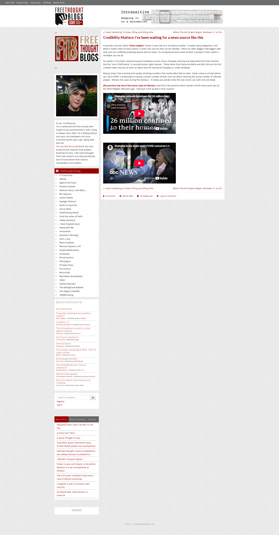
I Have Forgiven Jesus (69, 224)
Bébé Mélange (78, 361)
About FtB (10, 2)
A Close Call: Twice (66, 433)
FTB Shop (47, 2)
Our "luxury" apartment (67, 337)
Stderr (62, 280)
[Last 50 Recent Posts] (63, 309)
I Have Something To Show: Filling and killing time (129, 32)
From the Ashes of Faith (70, 216)
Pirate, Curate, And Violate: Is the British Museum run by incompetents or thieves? (76, 467)
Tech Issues (36, 2)
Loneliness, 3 (62, 322)
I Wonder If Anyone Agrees (70, 459)
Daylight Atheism (67, 201)
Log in (59, 404)
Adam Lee (81, 370)
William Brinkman (89, 376)
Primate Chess (66, 265)
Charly (73, 355)
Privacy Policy (22, 2)
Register (61, 401)
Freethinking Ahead (68, 212)
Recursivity (64, 272)
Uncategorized (146, 196)
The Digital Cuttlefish (69, 291)
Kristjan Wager (79, 385)
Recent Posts (59, 2)
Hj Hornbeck (86, 324)
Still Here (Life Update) (66, 374)
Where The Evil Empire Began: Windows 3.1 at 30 (197, 32)
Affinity (62, 179)
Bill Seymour (65, 194)
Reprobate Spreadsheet (71, 276)
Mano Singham (66, 242)
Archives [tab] (92, 419)
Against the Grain (67, 182)
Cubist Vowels (66, 197)
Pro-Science (65, 268)
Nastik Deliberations (69, 250)
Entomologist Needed (66, 358)
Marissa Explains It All (70, 246)
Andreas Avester (67, 186)
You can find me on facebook (70, 146)
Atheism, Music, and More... (72, 190)
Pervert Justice (66, 257)
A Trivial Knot (65, 175)
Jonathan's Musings (68, 235)
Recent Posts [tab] (61, 419)
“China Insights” (136, 45)
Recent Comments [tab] (78, 419)
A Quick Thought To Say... (69, 438)
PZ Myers (77, 346)
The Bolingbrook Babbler (71, 287)
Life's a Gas (64, 239)
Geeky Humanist (67, 220)
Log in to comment (168, 196)
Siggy (77, 340)
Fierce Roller (65, 209)
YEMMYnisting (66, 295)
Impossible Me (66, 227)
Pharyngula (64, 261)
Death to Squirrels (68, 205)
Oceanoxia (64, 253)
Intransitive (64, 231)
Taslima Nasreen (67, 283)
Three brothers (63, 343)
